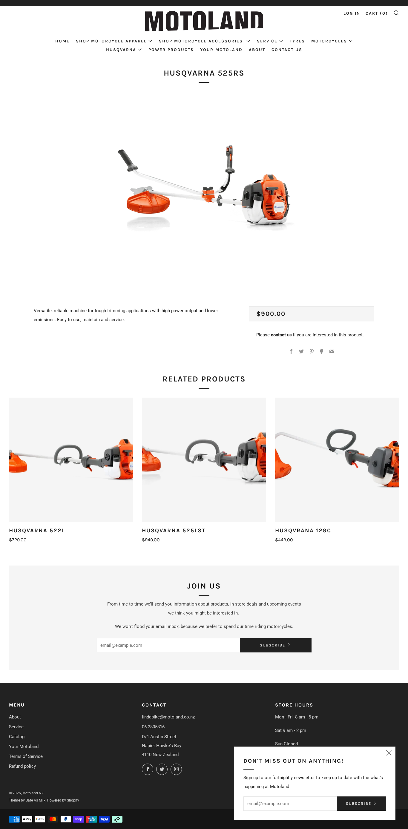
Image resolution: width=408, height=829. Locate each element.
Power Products (171, 49)
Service (267, 41)
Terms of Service (26, 756)
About (257, 49)
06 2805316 (153, 727)
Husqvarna (121, 49)
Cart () (377, 13)
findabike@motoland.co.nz (168, 717)
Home (62, 41)
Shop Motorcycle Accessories (202, 41)
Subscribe (272, 645)
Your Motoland (221, 49)
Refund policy (22, 766)
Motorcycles (329, 41)
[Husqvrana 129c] (337, 460)
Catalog (16, 736)
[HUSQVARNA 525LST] (204, 460)
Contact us (287, 49)
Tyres (297, 41)
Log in (351, 13)
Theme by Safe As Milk (27, 800)
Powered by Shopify (63, 800)
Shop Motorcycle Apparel (111, 41)
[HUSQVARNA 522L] (71, 460)
